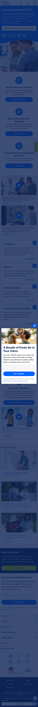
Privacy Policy (7, 381)
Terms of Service (19, 381)
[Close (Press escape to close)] (19, 326)
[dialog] (19, 353)
